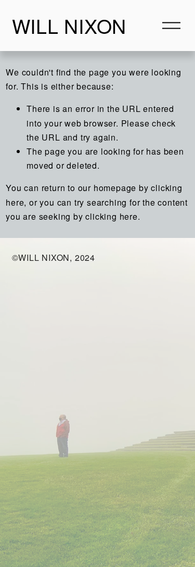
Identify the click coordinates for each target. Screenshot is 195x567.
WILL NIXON (69, 25)
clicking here (111, 216)
